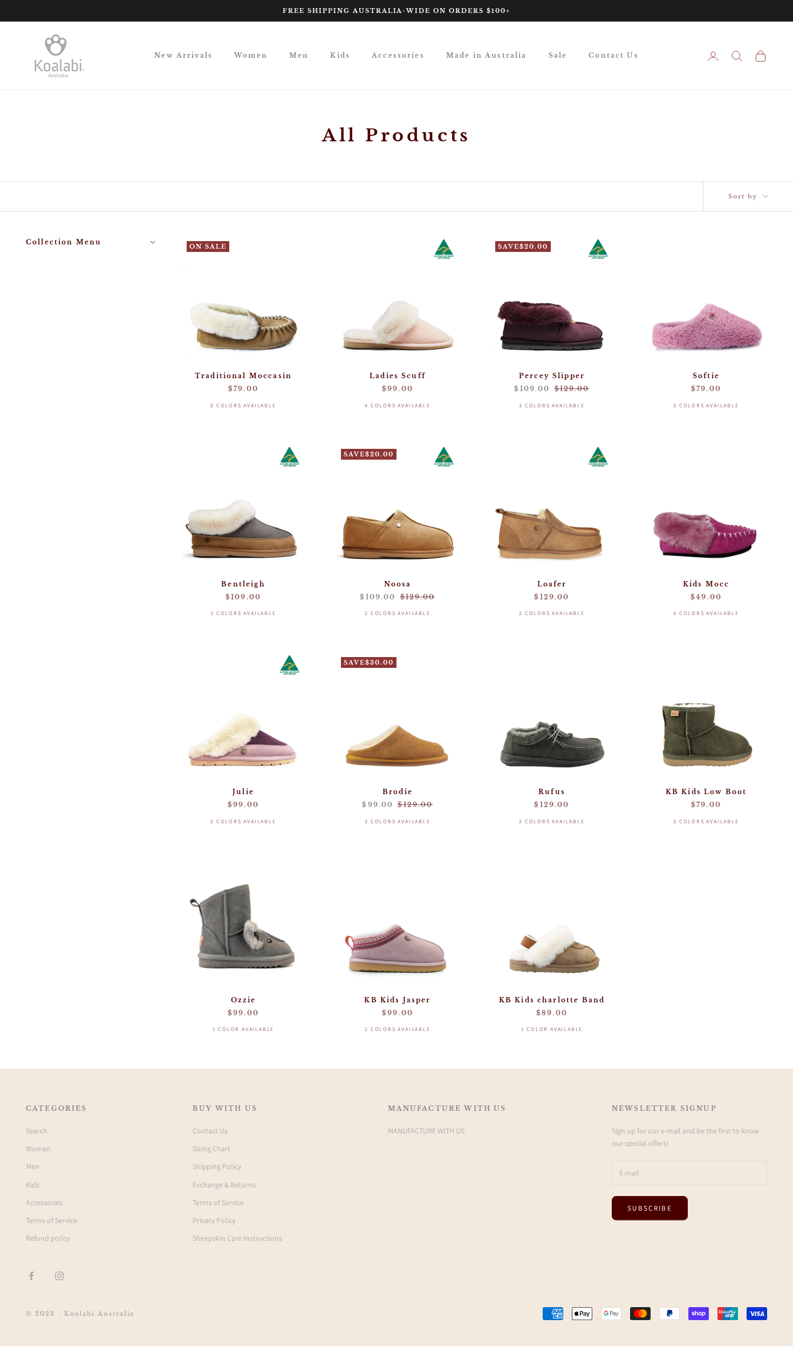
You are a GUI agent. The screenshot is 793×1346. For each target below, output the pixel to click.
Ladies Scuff (398, 376)
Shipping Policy (217, 1166)
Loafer (552, 584)
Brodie (397, 792)
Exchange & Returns (224, 1185)
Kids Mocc (706, 584)
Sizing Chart (211, 1148)
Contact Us (614, 55)
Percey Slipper (552, 376)
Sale (558, 55)
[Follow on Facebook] (31, 1275)
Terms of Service (51, 1220)
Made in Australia (486, 55)
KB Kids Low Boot (706, 792)
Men (299, 55)
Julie (243, 792)
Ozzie (243, 1000)
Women (251, 55)
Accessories (398, 55)
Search (36, 1131)
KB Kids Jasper (397, 1000)
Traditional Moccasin (243, 376)
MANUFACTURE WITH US (426, 1131)
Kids (340, 55)
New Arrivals (183, 55)
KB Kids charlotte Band (552, 1000)
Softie (706, 376)
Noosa (398, 584)
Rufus (551, 792)
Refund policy (48, 1238)
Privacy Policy (214, 1220)
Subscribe (649, 1208)
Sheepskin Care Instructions (237, 1238)
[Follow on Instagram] (59, 1275)
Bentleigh (243, 584)
